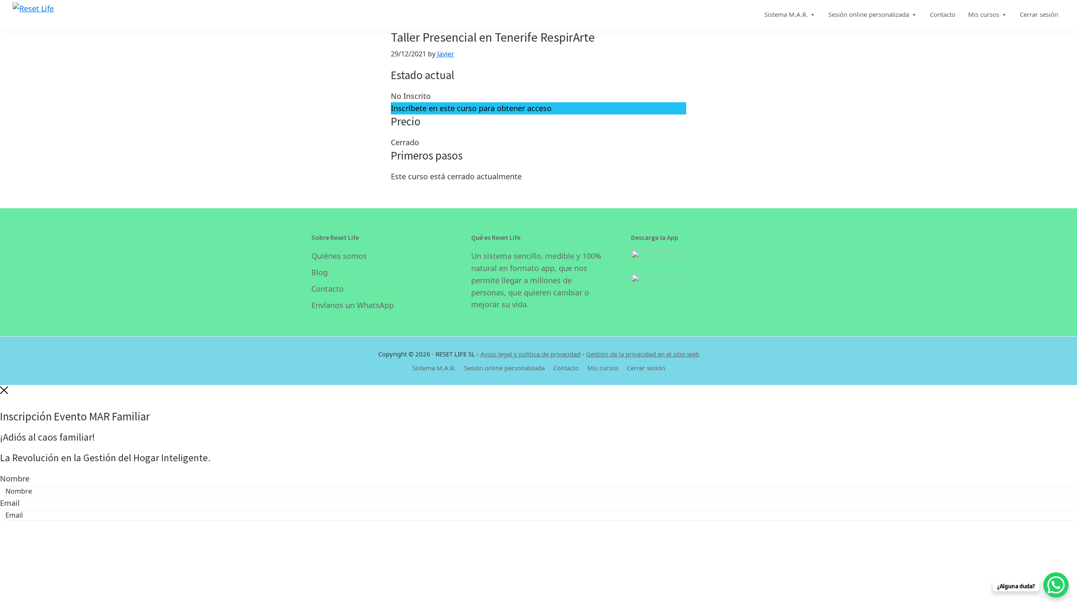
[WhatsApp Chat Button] (1056, 585)
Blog (319, 272)
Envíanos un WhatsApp (352, 305)
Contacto (327, 289)
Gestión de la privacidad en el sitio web (642, 354)
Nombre (14, 478)
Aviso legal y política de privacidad (530, 354)
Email (10, 503)
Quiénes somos (339, 256)
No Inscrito (411, 96)
